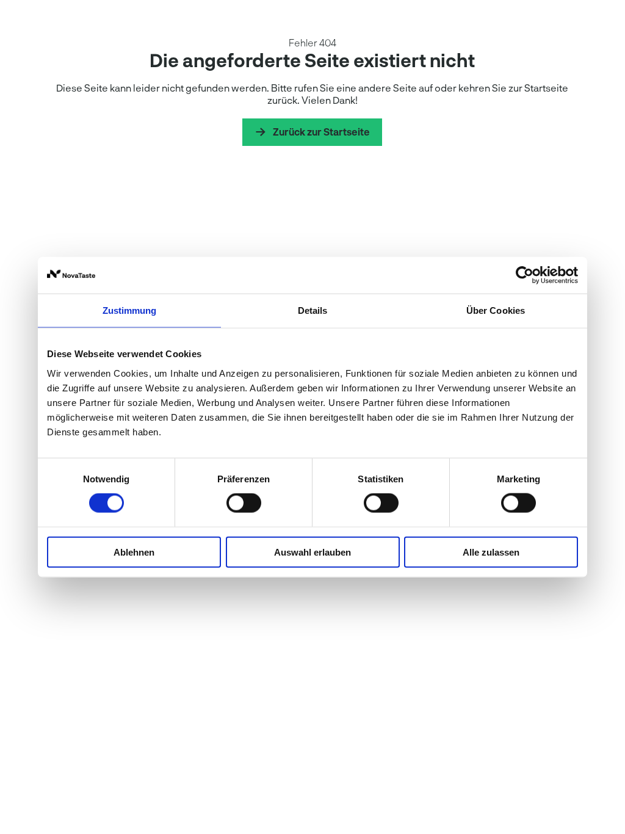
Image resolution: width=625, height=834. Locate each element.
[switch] (243, 503)
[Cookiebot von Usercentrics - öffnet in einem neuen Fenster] (524, 275)
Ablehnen (134, 551)
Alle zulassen (491, 551)
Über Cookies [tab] (495, 310)
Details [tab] (313, 310)
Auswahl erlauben (312, 551)
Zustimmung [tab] (130, 310)
